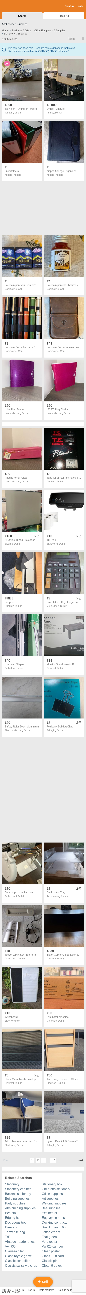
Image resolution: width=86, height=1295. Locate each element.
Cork (20, 289)
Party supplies (15, 1203)
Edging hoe (13, 1217)
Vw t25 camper (52, 1246)
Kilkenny (59, 958)
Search (22, 16)
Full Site (6, 1290)
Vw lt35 (10, 1246)
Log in (31, 1290)
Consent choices (11, 1292)
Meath (58, 112)
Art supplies (50, 1198)
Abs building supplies (20, 1208)
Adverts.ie (17, 6)
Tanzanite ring (15, 1232)
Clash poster (51, 1251)
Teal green (49, 1237)
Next (80, 1160)
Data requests (46, 1290)
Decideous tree (16, 1222)
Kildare (17, 174)
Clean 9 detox (52, 1265)
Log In (80, 6)
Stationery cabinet (18, 1189)
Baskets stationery (18, 1193)
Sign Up (69, 6)
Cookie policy (65, 1290)
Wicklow (15, 1020)
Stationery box (52, 1184)
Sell (44, 1282)
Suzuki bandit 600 (54, 1227)
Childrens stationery (56, 1189)
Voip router (49, 1241)
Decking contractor (55, 1222)
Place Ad (64, 16)
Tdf (7, 1237)
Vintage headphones (20, 1241)
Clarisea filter (14, 1251)
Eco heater (49, 1213)
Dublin (18, 112)
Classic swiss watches (21, 1265)
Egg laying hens (53, 1217)
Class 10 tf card (53, 1256)
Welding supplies (54, 1203)
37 (53, 1160)
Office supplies (52, 1193)
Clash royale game (18, 1256)
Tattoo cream (51, 1232)
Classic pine (50, 1260)
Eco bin (10, 1213)
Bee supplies (51, 1208)
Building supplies (17, 1198)
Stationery (12, 1184)
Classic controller (17, 1260)
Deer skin (12, 1227)
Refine (71, 38)
